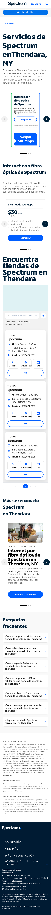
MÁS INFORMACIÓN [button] (20, 855)
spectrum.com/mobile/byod (12, 791)
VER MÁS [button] (12, 848)
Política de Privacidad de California (16, 875)
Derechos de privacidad (11, 870)
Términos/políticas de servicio (14, 889)
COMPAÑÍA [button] (13, 841)
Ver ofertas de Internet (25, 594)
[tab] (25, 842)
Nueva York (9, 24)
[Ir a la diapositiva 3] (30, 153)
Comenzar (25, 237)
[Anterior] (4, 119)
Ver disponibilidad (25, 12)
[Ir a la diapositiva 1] (23, 153)
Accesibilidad (7, 872)
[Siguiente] (46, 119)
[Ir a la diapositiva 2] (28, 153)
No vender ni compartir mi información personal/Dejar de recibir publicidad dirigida (25, 879)
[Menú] (4, 3)
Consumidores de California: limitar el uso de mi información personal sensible (21, 885)
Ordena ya (36, 3)
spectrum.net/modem (10, 768)
